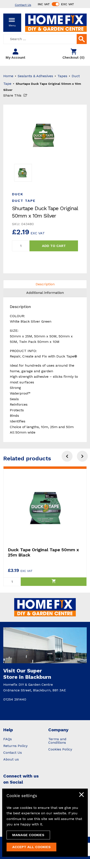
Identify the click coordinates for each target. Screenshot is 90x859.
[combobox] (45, 39)
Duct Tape (24, 201)
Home (8, 76)
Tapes (62, 76)
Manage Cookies (28, 835)
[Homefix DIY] (56, 22)
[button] (82, 456)
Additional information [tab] (45, 293)
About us (11, 759)
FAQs (7, 739)
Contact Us (12, 752)
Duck (17, 194)
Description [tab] (45, 284)
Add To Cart (54, 246)
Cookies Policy (60, 749)
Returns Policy (15, 746)
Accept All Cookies (31, 847)
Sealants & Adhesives (35, 76)
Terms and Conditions (57, 741)
